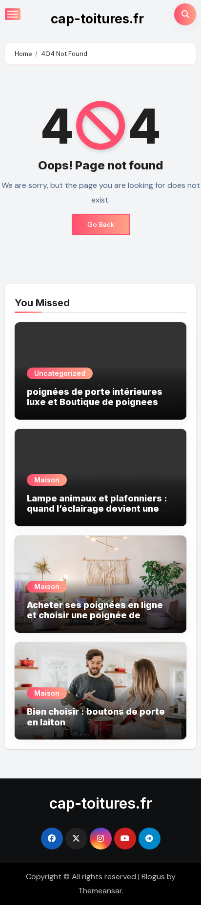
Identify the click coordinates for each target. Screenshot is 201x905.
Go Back (100, 224)
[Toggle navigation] (12, 14)
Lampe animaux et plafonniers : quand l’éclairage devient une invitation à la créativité (97, 508)
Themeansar (100, 891)
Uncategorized (59, 373)
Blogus (153, 876)
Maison (47, 480)
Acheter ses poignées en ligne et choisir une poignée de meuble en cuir (95, 615)
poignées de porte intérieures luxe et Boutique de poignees (94, 397)
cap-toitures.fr (97, 18)
